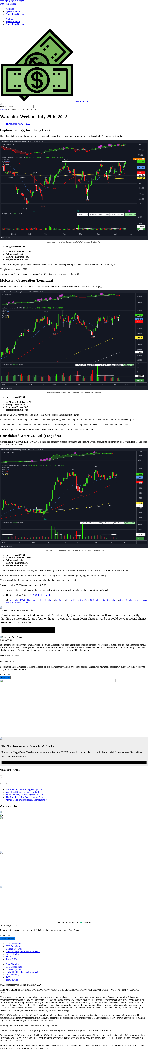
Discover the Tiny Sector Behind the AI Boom (28, 630)
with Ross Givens (8, 4)
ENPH (41, 595)
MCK (48, 595)
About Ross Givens (15, 14)
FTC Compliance (14, 946)
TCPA (9, 956)
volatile (25, 602)
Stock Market (112, 600)
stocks (122, 600)
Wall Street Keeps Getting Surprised (22, 792)
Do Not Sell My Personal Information (23, 951)
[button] (74, 104)
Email (3, 674)
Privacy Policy (12, 954)
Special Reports (13, 11)
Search (3, 106)
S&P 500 (88, 600)
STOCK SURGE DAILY (12, 1)
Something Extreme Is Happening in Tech (25, 789)
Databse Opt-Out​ (13, 949)
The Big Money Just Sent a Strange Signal (25, 797)
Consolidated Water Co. (19, 600)
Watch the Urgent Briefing (74, 762)
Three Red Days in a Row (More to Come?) (26, 794)
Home (3, 109)
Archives (10, 9)
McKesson (60, 600)
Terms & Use (12, 959)
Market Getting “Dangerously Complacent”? (26, 800)
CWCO (33, 595)
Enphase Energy (39, 600)
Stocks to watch (133, 600)
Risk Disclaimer (13, 943)
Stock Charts (99, 600)
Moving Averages (74, 600)
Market (51, 600)
